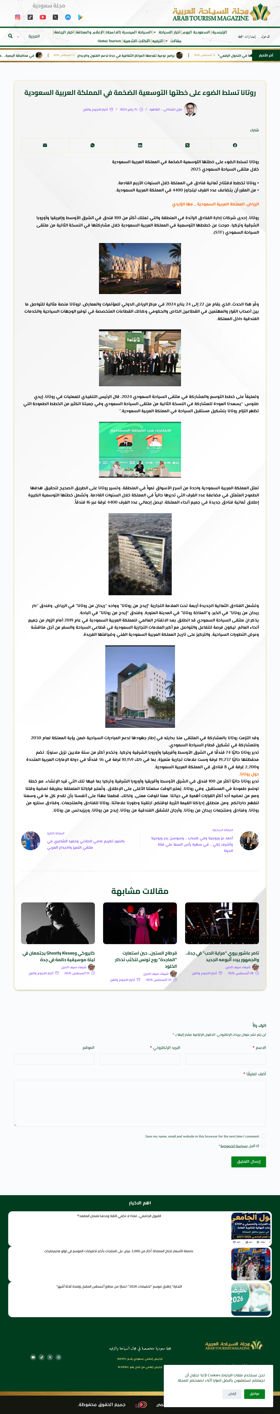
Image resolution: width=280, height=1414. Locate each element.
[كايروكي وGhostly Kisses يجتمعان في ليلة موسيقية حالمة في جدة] (58, 923)
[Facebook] (235, 145)
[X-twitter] (50, 1357)
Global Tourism (109, 41)
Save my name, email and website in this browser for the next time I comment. (202, 1136)
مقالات (176, 41)
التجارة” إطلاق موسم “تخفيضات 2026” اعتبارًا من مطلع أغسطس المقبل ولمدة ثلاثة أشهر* (119, 1286)
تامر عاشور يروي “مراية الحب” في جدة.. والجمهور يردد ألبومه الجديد (222, 956)
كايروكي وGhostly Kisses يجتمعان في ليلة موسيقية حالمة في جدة (58, 956)
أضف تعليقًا (254, 1074)
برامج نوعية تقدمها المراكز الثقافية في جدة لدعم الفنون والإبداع (153, 56)
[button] (10, 36)
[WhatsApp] (92, 145)
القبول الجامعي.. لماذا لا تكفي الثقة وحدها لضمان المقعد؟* (119, 1216)
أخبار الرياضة (64, 32)
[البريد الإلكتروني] (45, 145)
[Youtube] (33, 1357)
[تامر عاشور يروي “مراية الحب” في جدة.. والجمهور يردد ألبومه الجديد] (222, 923)
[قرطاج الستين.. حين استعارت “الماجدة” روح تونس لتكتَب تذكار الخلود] (140, 923)
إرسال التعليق (249, 1162)
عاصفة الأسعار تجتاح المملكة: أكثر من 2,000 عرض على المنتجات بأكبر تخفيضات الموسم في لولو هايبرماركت (119, 1251)
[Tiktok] (42, 1357)
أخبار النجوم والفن (95, 109)
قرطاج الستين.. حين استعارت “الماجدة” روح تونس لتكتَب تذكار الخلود (146, 959)
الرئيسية (219, 32)
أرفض (232, 1394)
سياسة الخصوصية (233, 1146)
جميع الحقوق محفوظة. (102, 1405)
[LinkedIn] (140, 145)
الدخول (265, 36)
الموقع (88, 1048)
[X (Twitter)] (187, 145)
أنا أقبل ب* (239, 1146)
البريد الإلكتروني (165, 1048)
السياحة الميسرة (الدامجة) (129, 32)
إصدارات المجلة (247, 36)
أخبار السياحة (169, 32)
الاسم (259, 1048)
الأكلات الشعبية (136, 41)
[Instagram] (59, 1357)
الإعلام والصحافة (90, 32)
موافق (254, 1394)
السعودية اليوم (196, 32)
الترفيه (158, 41)
